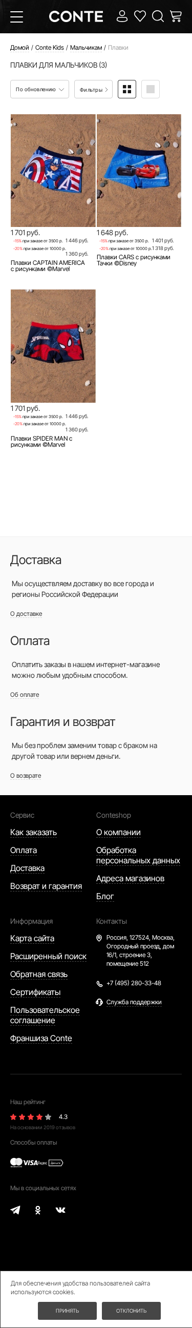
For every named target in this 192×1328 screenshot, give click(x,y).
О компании (118, 832)
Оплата (23, 850)
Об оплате (24, 694)
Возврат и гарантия (46, 886)
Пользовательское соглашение (45, 1015)
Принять (67, 1311)
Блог (105, 896)
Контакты (111, 921)
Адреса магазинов (130, 878)
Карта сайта (32, 938)
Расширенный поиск (48, 956)
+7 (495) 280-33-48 (133, 983)
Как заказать (33, 832)
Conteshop (113, 815)
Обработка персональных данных (138, 855)
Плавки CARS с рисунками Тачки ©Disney (133, 260)
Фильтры (92, 90)
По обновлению (36, 89)
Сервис (22, 815)
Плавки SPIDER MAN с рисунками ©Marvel (41, 441)
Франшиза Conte (41, 1038)
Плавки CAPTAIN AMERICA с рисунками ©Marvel (48, 266)
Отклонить (131, 1311)
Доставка (27, 868)
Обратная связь (39, 974)
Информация (31, 921)
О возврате (25, 775)
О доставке (26, 613)
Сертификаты (35, 992)
